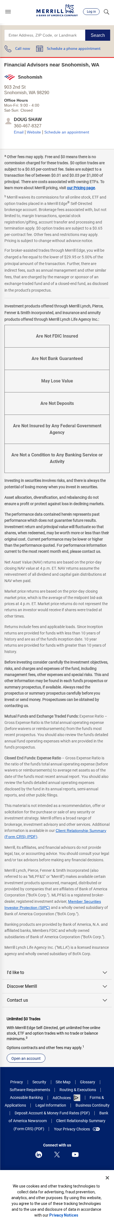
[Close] (107, 1178)
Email (19, 132)
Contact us (17, 1000)
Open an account (26, 1058)
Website (34, 132)
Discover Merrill (22, 986)
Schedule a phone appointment (73, 49)
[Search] (106, 11)
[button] (8, 11)
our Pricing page (81, 188)
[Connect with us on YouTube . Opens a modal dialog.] (75, 1154)
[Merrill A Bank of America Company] (57, 10)
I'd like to (15, 972)
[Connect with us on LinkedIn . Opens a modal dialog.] (38, 1154)
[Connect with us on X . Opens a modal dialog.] (57, 1154)
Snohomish (30, 77)
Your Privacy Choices (72, 1129)
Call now (22, 49)
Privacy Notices (63, 1215)
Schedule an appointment (66, 132)
